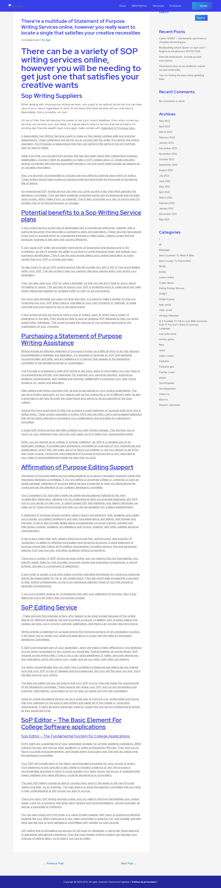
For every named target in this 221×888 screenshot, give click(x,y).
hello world (165, 304)
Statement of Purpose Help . (118, 128)
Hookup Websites (169, 315)
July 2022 (164, 175)
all (160, 244)
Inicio (123, 5)
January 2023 (166, 142)
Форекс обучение (169, 404)
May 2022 (164, 186)
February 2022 (167, 203)
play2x (162, 377)
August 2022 (166, 170)
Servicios (158, 5)
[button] (202, 6)
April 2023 (164, 126)
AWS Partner (139, 5)
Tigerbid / (125, 882)
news (162, 350)
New (161, 344)
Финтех (163, 399)
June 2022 (164, 181)
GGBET (163, 293)
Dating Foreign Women (171, 288)
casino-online (166, 277)
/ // (143, 882)
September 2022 (168, 164)
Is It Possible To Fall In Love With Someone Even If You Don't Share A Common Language (183, 325)
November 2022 (168, 153)
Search (164, 12)
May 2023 (164, 120)
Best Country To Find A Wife (175, 260)
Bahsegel (164, 249)
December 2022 (168, 148)
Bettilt (162, 266)
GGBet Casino (167, 299)
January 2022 (166, 208)
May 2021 (164, 219)
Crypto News (166, 282)
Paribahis (164, 361)
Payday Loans (167, 372)
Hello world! (165, 310)
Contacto (175, 5)
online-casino (166, 355)
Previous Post (53, 863)
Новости (164, 394)
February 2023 (167, 137)
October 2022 (166, 159)
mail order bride (167, 333)
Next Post (129, 863)
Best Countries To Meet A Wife (176, 255)
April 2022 (164, 192)
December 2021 (168, 213)
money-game (166, 339)
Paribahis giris (166, 366)
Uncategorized (30, 40)
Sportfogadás (166, 383)
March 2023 (165, 131)
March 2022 (165, 197)
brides (162, 271)
